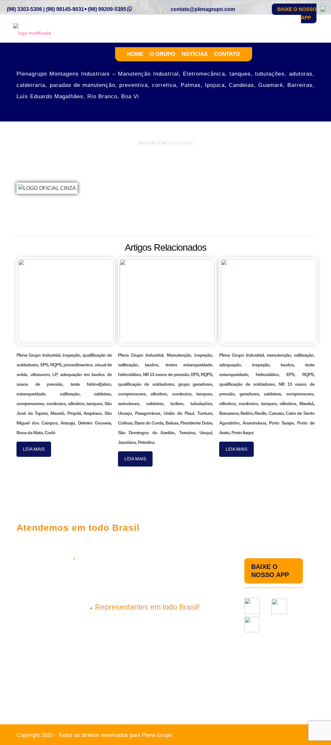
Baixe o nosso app (296, 13)
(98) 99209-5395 (107, 9)
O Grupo (162, 54)
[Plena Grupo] (32, 33)
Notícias (195, 54)
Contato (227, 54)
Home (135, 54)
